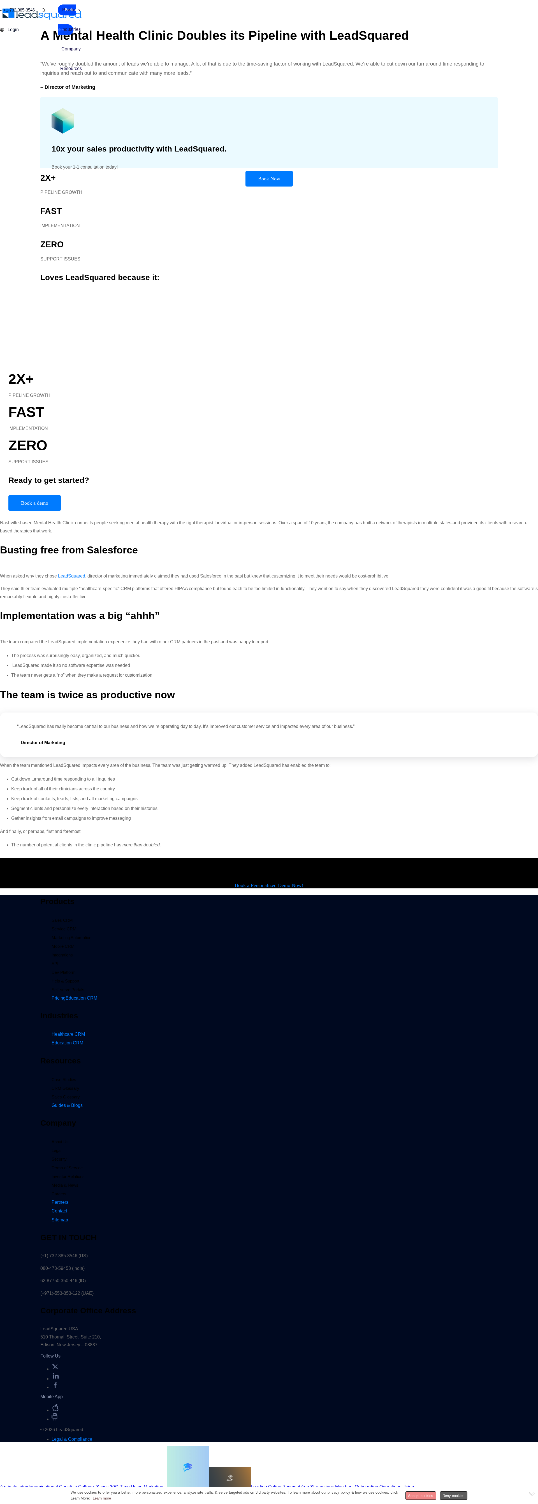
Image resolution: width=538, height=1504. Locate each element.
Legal (56, 1150)
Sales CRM (62, 920)
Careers (59, 1193)
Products (71, 9)
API (55, 963)
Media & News (65, 1185)
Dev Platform (64, 972)
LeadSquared (71, 576)
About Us (60, 1141)
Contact (59, 1211)
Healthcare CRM (68, 1034)
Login (13, 29)
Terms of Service (67, 1167)
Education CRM (67, 1042)
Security (59, 1159)
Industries (71, 29)
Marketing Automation (71, 937)
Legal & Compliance (72, 1439)
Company (71, 48)
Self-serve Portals (68, 989)
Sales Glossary (66, 1097)
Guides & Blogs (67, 1105)
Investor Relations (68, 1176)
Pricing (74, 998)
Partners (60, 1202)
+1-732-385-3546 (19, 10)
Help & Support (65, 981)
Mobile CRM (63, 946)
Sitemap (60, 1219)
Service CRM (64, 928)
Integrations (62, 955)
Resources (71, 68)
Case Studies (64, 1079)
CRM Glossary (65, 1088)
